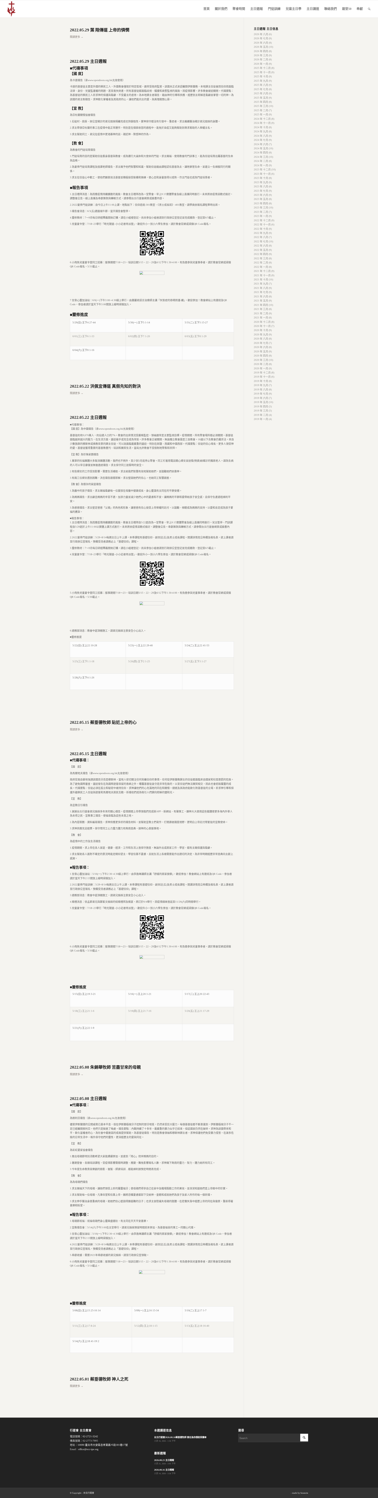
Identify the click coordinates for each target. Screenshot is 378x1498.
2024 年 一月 (261, 165)
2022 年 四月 (261, 254)
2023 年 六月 (261, 194)
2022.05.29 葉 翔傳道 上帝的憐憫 (99, 30)
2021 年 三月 (261, 309)
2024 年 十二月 (262, 118)
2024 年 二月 (261, 161)
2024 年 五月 (261, 148)
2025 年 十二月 (262, 67)
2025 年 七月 (261, 89)
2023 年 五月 (261, 199)
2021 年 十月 (261, 279)
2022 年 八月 (261, 237)
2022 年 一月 (261, 266)
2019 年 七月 (261, 393)
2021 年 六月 (261, 296)
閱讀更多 (76, 36)
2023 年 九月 (261, 182)
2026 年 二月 (261, 59)
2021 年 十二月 (262, 271)
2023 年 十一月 (262, 173)
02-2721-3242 (90, 1436)
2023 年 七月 (261, 190)
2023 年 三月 (261, 207)
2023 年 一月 (261, 216)
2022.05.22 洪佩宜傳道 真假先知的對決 (105, 386)
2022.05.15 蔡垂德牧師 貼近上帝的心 (103, 722)
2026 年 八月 (261, 34)
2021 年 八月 (261, 287)
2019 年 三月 (261, 410)
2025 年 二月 (261, 110)
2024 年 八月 (261, 135)
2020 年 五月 (261, 351)
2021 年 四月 (261, 304)
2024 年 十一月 (262, 122)
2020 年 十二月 (262, 321)
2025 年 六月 (261, 93)
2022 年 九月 (261, 232)
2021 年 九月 (261, 283)
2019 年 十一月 (262, 376)
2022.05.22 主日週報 (88, 417)
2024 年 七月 (261, 139)
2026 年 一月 (261, 63)
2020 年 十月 (261, 330)
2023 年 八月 (261, 186)
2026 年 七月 (261, 38)
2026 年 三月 (261, 55)
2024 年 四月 (261, 152)
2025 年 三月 (261, 105)
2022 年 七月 (261, 241)
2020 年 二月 (261, 364)
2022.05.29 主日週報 (88, 61)
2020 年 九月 (261, 334)
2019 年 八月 (261, 389)
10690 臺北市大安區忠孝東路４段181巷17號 (103, 1444)
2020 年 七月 (261, 342)
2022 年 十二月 (262, 220)
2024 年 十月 (261, 127)
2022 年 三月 (261, 258)
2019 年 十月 (261, 381)
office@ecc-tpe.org (88, 1449)
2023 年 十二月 (262, 169)
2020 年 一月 (261, 368)
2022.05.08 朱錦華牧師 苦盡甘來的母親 (105, 1067)
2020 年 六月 (261, 347)
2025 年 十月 (261, 76)
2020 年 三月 (261, 359)
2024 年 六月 (261, 144)
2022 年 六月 (261, 245)
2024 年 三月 (261, 156)
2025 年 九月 (261, 80)
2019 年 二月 (261, 414)
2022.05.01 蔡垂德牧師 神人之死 (99, 1379)
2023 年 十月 (261, 177)
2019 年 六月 (261, 397)
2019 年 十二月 (262, 372)
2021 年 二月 (261, 313)
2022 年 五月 (261, 249)
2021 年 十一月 (262, 275)
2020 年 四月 (261, 355)
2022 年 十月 (261, 228)
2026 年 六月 (261, 42)
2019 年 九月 (261, 385)
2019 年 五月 (261, 402)
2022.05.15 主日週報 (88, 753)
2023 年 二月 (261, 211)
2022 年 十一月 (262, 224)
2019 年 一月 (261, 419)
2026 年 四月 (261, 51)
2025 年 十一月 (262, 72)
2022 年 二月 (261, 262)
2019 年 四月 (261, 406)
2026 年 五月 (261, 46)
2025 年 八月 (261, 84)
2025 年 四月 (261, 101)
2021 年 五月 (261, 300)
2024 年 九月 (261, 131)
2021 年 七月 (261, 292)
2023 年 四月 (261, 203)
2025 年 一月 (261, 114)
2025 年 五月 (261, 97)
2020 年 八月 (261, 338)
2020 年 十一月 (262, 326)
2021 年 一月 (261, 317)
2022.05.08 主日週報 (88, 1098)
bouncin (304, 1493)
